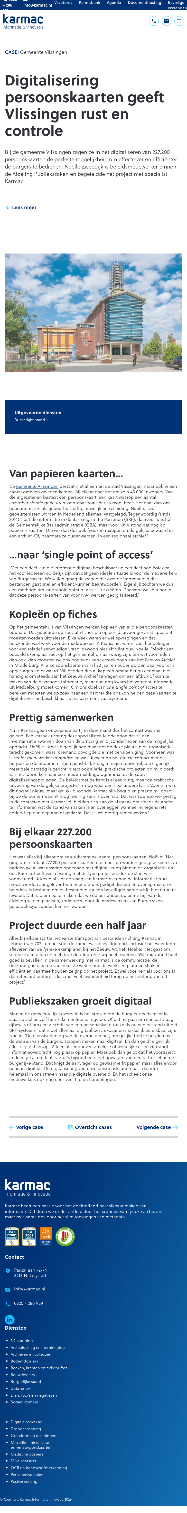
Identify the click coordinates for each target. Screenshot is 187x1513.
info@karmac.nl (29, 1289)
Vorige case (29, 1126)
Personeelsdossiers (27, 1474)
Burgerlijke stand (30, 420)
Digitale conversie (26, 1422)
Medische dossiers (27, 1454)
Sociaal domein (24, 1402)
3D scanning (22, 1340)
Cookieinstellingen (68, 1508)
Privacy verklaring (141, 1508)
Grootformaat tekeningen (33, 1435)
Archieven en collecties (31, 1354)
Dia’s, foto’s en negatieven (34, 1395)
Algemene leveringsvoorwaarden (25, 1508)
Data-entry (20, 1388)
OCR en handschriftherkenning (39, 1467)
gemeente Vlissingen (37, 486)
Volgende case (154, 1126)
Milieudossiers (23, 1461)
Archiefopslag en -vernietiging (38, 1347)
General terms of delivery (105, 1508)
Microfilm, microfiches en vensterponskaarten (31, 1444)
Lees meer (24, 207)
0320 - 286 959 (28, 1303)
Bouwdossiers (23, 1374)
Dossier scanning (26, 1428)
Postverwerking (24, 1481)
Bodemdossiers (24, 1361)
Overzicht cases (93, 1127)
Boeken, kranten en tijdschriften (39, 1368)
